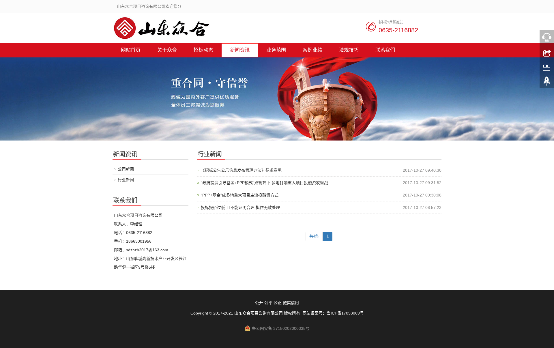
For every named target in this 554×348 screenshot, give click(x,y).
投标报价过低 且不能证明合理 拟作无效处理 (240, 207)
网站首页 (131, 50)
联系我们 (385, 50)
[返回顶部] (547, 82)
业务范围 (276, 50)
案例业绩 (312, 50)
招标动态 (203, 50)
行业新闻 (126, 179)
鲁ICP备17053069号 (345, 313)
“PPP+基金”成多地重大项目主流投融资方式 (239, 195)
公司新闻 (126, 169)
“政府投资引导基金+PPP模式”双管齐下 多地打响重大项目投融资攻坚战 (264, 182)
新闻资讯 (240, 50)
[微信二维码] (547, 67)
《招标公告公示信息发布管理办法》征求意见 (241, 170)
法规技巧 (349, 50)
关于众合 (167, 50)
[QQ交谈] (547, 37)
